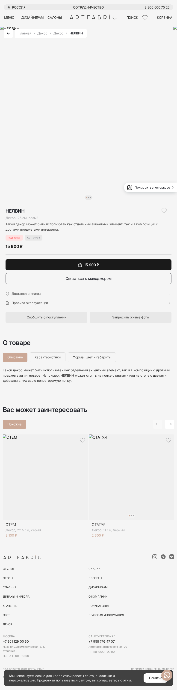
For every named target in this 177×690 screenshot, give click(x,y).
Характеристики (48, 357)
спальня (9, 587)
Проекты (95, 578)
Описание (15, 357)
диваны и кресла (16, 596)
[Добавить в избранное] (164, 210)
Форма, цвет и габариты (92, 357)
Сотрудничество (88, 7)
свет (6, 615)
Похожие (14, 424)
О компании (97, 596)
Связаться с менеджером (88, 278)
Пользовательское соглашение (23, 669)
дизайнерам (32, 17)
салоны (54, 17)
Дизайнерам (98, 587)
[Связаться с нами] (166, 675)
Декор (42, 33)
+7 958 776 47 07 (101, 641)
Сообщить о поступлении (46, 317)
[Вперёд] (169, 424)
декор (7, 624)
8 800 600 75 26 (157, 7)
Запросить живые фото (130, 317)
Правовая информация (106, 615)
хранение (10, 606)
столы (8, 578)
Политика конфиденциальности (152, 669)
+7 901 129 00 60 (16, 641)
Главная (24, 33)
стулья (8, 569)
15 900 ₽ (91, 265)
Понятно (155, 678)
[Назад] (8, 33)
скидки (94, 569)
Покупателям (98, 606)
